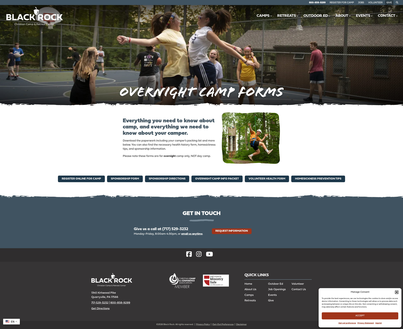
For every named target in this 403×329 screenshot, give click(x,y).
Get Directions (100, 308)
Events (363, 16)
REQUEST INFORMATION (231, 230)
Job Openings (277, 289)
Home (248, 283)
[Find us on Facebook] (189, 254)
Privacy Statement (366, 323)
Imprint (378, 323)
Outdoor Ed (316, 16)
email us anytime (191, 233)
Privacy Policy (203, 324)
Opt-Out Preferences (223, 324)
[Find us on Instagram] (199, 254)
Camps (263, 16)
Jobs (361, 3)
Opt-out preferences (347, 323)
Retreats (286, 16)
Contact (386, 16)
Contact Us (299, 289)
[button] (396, 292)
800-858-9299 (317, 3)
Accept (360, 316)
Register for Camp (342, 3)
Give (389, 3)
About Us (250, 289)
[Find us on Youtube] (209, 254)
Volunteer (375, 3)
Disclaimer (241, 324)
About (341, 16)
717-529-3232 (99, 302)
